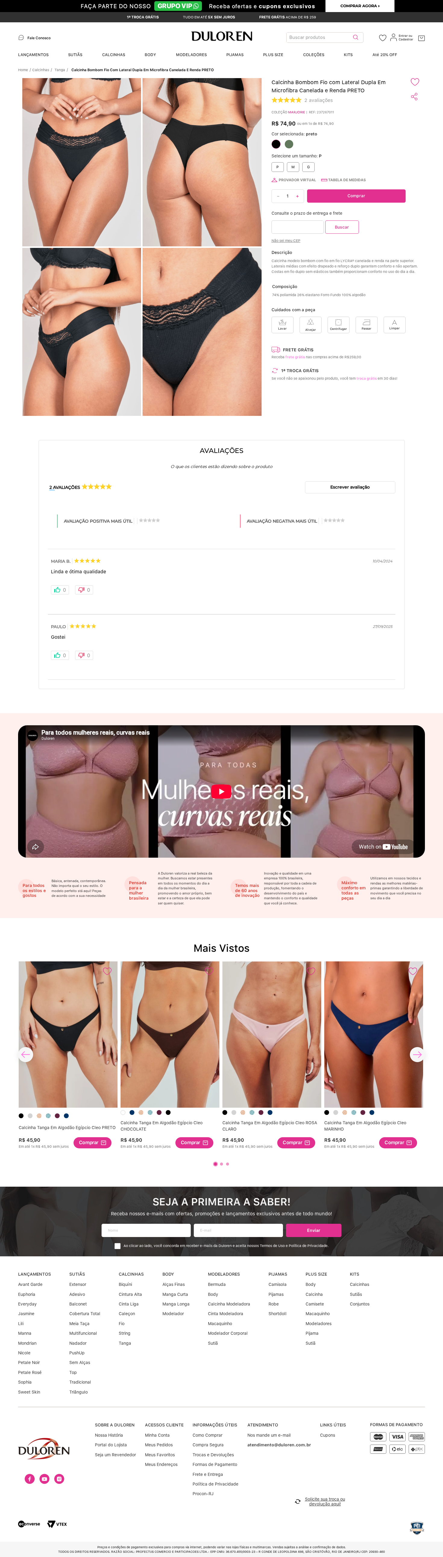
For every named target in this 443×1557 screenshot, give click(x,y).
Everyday (27, 1304)
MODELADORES (191, 54)
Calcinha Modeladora (229, 1304)
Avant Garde (30, 1284)
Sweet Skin (29, 1392)
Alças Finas (173, 1284)
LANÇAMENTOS (33, 54)
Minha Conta (157, 1435)
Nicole (24, 1352)
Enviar (313, 1230)
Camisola (278, 1284)
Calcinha (314, 1294)
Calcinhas (40, 70)
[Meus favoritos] (382, 37)
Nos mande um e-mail (269, 1435)
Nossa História (109, 1435)
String (124, 1333)
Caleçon (127, 1313)
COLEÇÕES (313, 54)
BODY (150, 54)
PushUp (77, 1352)
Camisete (315, 1304)
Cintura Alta (130, 1294)
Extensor (77, 1284)
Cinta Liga (129, 1304)
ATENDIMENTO (262, 1425)
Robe (274, 1304)
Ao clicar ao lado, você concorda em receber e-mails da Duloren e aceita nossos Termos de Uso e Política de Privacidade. (226, 1246)
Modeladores (318, 1323)
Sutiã (213, 1343)
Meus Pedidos (159, 1444)
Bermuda (217, 1284)
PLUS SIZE (273, 54)
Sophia (25, 1382)
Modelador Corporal (228, 1333)
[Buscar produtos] (355, 38)
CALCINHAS (113, 54)
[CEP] (298, 226)
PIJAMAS (234, 54)
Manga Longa (176, 1304)
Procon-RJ (203, 1493)
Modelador (173, 1313)
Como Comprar (207, 1435)
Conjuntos (359, 1304)
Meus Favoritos (160, 1454)
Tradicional (80, 1382)
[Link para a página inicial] (24, 70)
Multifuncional (83, 1333)
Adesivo (77, 1294)
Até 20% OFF (384, 54)
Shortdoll (278, 1313)
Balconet (78, 1304)
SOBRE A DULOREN (115, 1425)
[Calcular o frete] (342, 226)
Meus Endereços (161, 1464)
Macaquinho (220, 1323)
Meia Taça (79, 1323)
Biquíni (125, 1284)
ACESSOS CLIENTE (164, 1425)
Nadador (77, 1343)
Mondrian (27, 1343)
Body (213, 1294)
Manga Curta (175, 1294)
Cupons (327, 1435)
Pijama (312, 1333)
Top (73, 1372)
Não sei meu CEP (286, 240)
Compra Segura (208, 1444)
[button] (143, 247)
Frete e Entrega (208, 1474)
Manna (24, 1333)
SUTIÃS (75, 54)
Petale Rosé (30, 1372)
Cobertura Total (84, 1313)
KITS (348, 54)
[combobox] (332, 37)
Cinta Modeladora (225, 1313)
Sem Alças (79, 1362)
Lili (21, 1323)
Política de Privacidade (215, 1484)
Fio (121, 1323)
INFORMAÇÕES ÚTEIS (215, 1425)
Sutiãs (356, 1294)
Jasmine (26, 1313)
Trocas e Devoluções (213, 1454)
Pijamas (276, 1294)
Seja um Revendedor (115, 1454)
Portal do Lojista (111, 1444)
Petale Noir (29, 1362)
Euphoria (26, 1294)
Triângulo (78, 1392)
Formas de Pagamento (215, 1464)
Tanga (60, 70)
